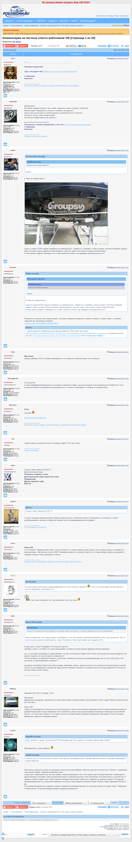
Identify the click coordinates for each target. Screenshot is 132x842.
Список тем (124, 16)
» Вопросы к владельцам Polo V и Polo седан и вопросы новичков (61, 25)
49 (14, 717)
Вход (126, 25)
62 (14, 281)
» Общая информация (31, 25)
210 (15, 532)
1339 (15, 89)
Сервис (52, 20)
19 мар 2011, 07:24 (119, 267)
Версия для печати (9, 50)
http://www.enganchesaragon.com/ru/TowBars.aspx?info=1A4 (56, 336)
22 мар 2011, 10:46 (119, 405)
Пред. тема (117, 50)
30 (14, 715)
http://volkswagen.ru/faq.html (35, 418)
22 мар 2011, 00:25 (119, 378)
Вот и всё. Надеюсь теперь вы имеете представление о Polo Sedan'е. (51, 85)
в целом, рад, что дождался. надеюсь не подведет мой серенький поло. (52, 561)
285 (15, 369)
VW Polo (40, 20)
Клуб (73, 20)
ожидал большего (31, 450)
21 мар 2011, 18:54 (119, 352)
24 (14, 177)
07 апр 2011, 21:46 (119, 730)
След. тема (125, 50)
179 (15, 533)
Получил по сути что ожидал (35, 136)
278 (15, 367)
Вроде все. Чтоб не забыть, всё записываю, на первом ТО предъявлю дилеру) (55, 425)
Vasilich (18, 41)
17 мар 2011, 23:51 (119, 101)
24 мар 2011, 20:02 (119, 465)
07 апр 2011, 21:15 (119, 689)
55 (14, 492)
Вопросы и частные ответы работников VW (60, 71)
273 (15, 456)
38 (14, 490)
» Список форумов (16, 25)
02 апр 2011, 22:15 (119, 543)
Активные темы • (113, 16)
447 (15, 605)
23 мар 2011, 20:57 (119, 439)
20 (122, 46)
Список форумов (24, 20)
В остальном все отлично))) (35, 527)
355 (15, 132)
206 (15, 420)
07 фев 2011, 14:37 (119, 58)
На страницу (102, 46)
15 (14, 283)
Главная (9, 20)
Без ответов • (101, 16)
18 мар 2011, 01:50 (119, 150)
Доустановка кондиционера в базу (77, 125)
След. (127, 46)
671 (15, 131)
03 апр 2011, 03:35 (119, 575)
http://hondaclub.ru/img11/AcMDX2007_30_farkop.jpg (46, 333)
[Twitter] (82, 46)
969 (15, 761)
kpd (14, 41)
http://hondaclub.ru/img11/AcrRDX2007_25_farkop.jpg (87, 333)
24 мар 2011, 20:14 (119, 501)
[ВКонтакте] (79, 46)
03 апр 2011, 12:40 (119, 616)
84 (14, 179)
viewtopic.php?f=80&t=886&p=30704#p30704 (41, 323)
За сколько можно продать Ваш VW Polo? (66, 2)
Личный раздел (87, 20)
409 (15, 454)
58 (14, 394)
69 (14, 422)
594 (15, 606)
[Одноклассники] (85, 46)
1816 (15, 90)
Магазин (64, 20)
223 (15, 760)
